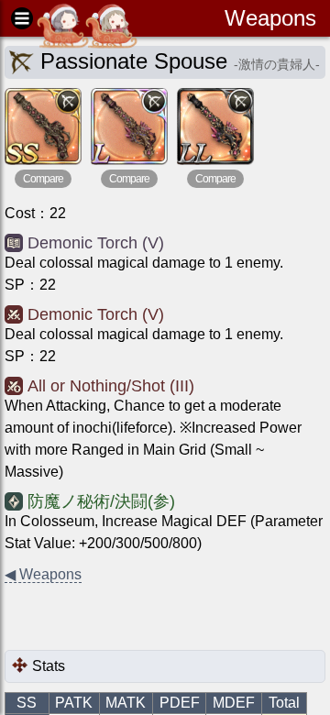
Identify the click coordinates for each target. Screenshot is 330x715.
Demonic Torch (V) (96, 243)
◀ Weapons (43, 574)
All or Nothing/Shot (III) (111, 386)
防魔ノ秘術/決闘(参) (101, 501)
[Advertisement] (151, 618)
